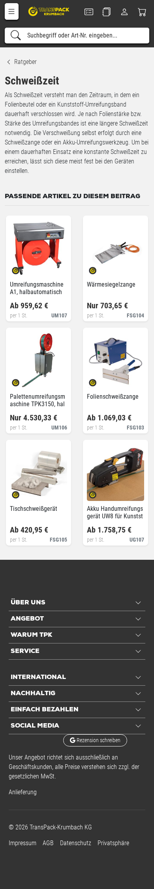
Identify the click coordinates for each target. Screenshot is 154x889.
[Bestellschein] (89, 12)
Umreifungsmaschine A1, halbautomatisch (37, 288)
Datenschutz (75, 843)
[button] (12, 11)
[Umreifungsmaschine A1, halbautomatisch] (22, 268)
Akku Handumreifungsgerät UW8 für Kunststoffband (115, 516)
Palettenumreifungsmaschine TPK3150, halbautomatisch (37, 404)
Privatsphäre (113, 843)
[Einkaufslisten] (106, 12)
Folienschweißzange (113, 396)
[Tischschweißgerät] (22, 492)
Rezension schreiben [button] (97, 740)
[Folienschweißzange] (99, 380)
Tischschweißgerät (33, 508)
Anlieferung (23, 792)
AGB (48, 843)
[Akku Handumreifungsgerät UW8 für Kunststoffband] (99, 492)
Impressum (22, 843)
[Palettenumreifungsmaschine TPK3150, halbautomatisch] (22, 380)
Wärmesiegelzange (111, 284)
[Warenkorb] (142, 12)
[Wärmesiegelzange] (99, 268)
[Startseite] (49, 11)
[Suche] (16, 35)
